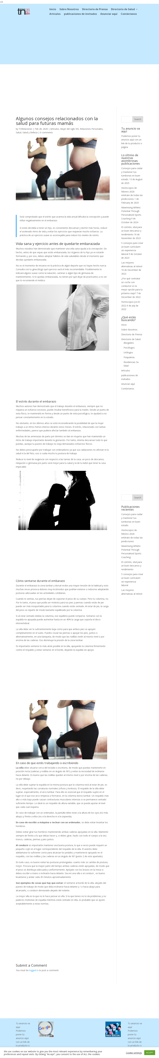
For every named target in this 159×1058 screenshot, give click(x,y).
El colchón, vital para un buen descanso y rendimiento (131, 231)
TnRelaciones (25, 128)
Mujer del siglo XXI (69, 128)
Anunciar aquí (108, 14)
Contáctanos (129, 14)
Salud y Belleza (30, 132)
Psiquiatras (129, 357)
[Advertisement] (79, 42)
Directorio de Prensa (95, 9)
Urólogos (128, 352)
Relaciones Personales (91, 128)
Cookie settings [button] (134, 1052)
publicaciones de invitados (80, 14)
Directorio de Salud (123, 9)
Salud (18, 132)
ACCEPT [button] (149, 1052)
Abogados (129, 342)
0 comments (46, 132)
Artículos (54, 128)
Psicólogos (129, 347)
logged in (33, 970)
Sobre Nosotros (69, 9)
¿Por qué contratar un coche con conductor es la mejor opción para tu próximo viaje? (132, 286)
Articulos (55, 14)
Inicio (52, 9)
